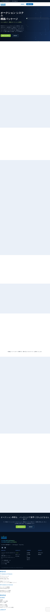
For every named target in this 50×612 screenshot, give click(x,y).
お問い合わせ (40, 552)
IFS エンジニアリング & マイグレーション (8, 558)
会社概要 (28, 552)
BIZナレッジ (18, 554)
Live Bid (17, 552)
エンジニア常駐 (4, 563)
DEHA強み (28, 554)
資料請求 (39, 554)
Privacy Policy (21, 544)
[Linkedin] (5, 548)
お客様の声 (3, 609)
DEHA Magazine (15, 544)
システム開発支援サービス (6, 560)
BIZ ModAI (17, 556)
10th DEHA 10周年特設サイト (6, 544)
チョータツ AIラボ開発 (5, 562)
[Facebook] (2, 548)
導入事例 (28, 557)
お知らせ (28, 559)
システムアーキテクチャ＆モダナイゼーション (8, 553)
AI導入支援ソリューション (6, 555)
